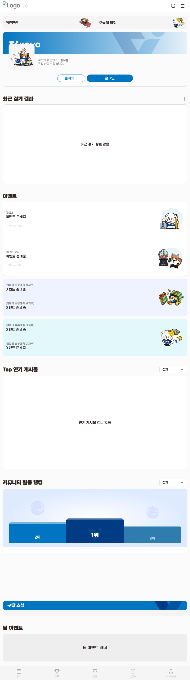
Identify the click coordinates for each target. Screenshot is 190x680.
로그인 (110, 78)
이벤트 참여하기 (15, 226)
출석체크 (71, 78)
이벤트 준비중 (16, 289)
